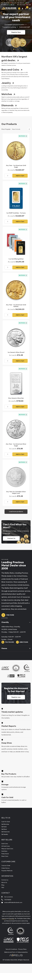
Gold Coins (4, 843)
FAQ (2, 887)
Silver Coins (4, 856)
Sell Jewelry (4, 834)
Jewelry (6, 83)
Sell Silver (4, 829)
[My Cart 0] (26, 8)
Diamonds (7, 105)
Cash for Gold (7, 797)
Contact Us (11, 538)
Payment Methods (6, 870)
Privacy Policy (22, 949)
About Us (4, 882)
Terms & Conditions (11, 949)
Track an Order (5, 865)
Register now (16, 697)
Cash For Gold (5, 821)
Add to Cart (20, 176)
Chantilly (11, 918)
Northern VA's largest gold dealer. (14, 58)
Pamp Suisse (5, 853)
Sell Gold (3, 827)
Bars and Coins (10, 69)
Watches (6, 94)
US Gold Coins (5, 846)
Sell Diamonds (5, 832)
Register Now (16, 32)
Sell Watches (5, 824)
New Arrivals (16, 129)
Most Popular (5, 129)
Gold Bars (4, 851)
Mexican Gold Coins (7, 848)
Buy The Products (8, 774)
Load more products (16, 511)
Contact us (4, 880)
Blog (2, 885)
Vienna (4, 918)
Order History (5, 868)
